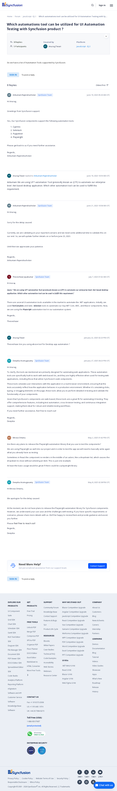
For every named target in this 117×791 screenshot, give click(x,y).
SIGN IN (13, 578)
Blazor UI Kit (67, 674)
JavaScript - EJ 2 (29, 16)
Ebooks (47, 641)
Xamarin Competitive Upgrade (74, 629)
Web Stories (48, 667)
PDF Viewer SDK (14, 658)
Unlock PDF (31, 627)
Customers (96, 612)
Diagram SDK (13, 645)
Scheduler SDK (13, 628)
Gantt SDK (12, 632)
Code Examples (50, 658)
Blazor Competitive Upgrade (73, 607)
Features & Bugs (50, 620)
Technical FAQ (49, 654)
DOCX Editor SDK (15, 663)
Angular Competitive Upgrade (74, 612)
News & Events (98, 620)
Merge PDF (31, 631)
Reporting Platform (15, 684)
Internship (96, 629)
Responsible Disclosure (17, 782)
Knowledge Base (50, 612)
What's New (97, 678)
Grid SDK (11, 620)
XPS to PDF (31, 640)
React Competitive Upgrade (73, 620)
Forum (17, 16)
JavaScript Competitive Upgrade (75, 616)
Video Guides (97, 666)
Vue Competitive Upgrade (72, 625)
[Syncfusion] (19, 771)
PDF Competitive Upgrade (72, 642)
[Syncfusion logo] (12, 4)
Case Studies (49, 649)
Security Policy (62, 778)
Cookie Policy (27, 778)
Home (9, 16)
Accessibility (49, 662)
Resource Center (50, 675)
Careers (95, 625)
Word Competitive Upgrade (73, 646)
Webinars (47, 671)
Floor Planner (32, 649)
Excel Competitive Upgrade (73, 650)
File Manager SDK (15, 650)
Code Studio (13, 676)
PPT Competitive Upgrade (72, 655)
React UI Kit (66, 670)
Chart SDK (12, 624)
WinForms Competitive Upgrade (75, 633)
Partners (95, 633)
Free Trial (31, 611)
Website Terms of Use (45, 778)
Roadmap (96, 683)
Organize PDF (32, 644)
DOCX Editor (32, 653)
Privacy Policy (13, 778)
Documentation (98, 648)
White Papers (49, 645)
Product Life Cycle (51, 629)
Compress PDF (33, 636)
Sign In (102, 5)
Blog (94, 616)
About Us (96, 607)
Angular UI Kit (67, 678)
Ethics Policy (35, 782)
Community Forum (51, 607)
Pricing (29, 615)
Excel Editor (31, 657)
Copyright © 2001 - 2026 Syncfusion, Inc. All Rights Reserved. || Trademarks (39, 786)
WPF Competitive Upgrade (73, 638)
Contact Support (97, 566)
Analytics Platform (15, 680)
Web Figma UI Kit (69, 683)
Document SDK (14, 654)
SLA (45, 625)
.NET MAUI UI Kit (68, 666)
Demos (95, 644)
